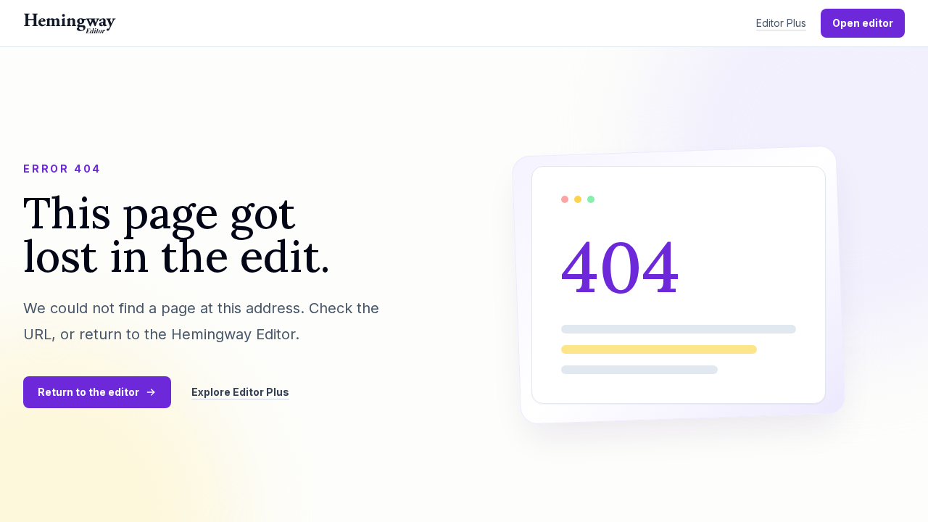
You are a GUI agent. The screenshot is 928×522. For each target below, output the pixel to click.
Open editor (862, 23)
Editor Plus (781, 23)
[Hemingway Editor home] (69, 23)
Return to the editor (88, 392)
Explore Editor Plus (240, 392)
